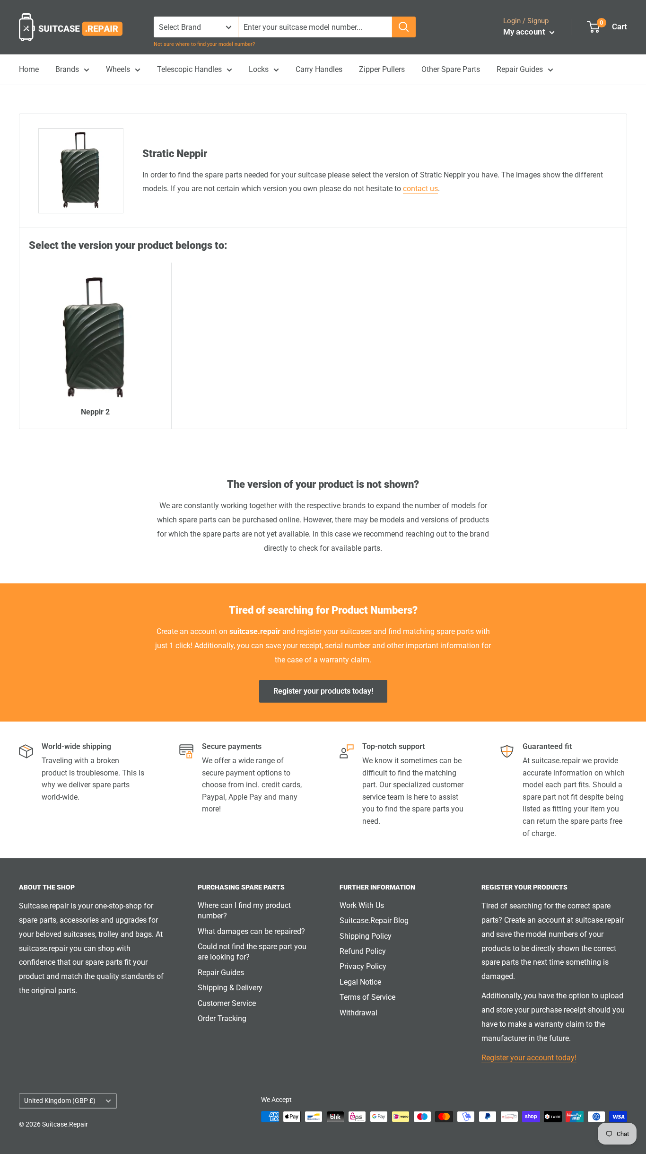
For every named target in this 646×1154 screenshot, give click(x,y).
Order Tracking (222, 1018)
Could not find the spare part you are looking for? (252, 951)
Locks (259, 69)
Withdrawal (358, 1012)
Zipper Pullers (382, 69)
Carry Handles (319, 69)
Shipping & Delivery (230, 987)
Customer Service (227, 1003)
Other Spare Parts (450, 69)
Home (29, 69)
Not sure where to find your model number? (204, 44)
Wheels (118, 69)
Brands (67, 69)
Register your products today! (323, 691)
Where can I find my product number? (244, 910)
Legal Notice (360, 982)
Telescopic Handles (189, 69)
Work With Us (362, 905)
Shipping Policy (366, 936)
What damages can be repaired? (251, 931)
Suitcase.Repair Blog (374, 920)
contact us (420, 188)
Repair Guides (520, 69)
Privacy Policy (363, 966)
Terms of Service (367, 997)
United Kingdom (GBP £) (60, 1100)
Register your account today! (528, 1057)
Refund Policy (363, 951)
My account (525, 31)
